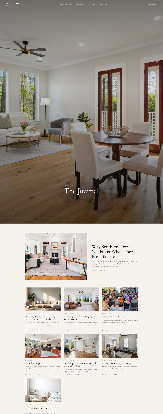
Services (69, 4)
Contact (103, 4)
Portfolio (79, 4)
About (95, 4)
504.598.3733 (152, 4)
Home (61, 4)
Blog (88, 4)
